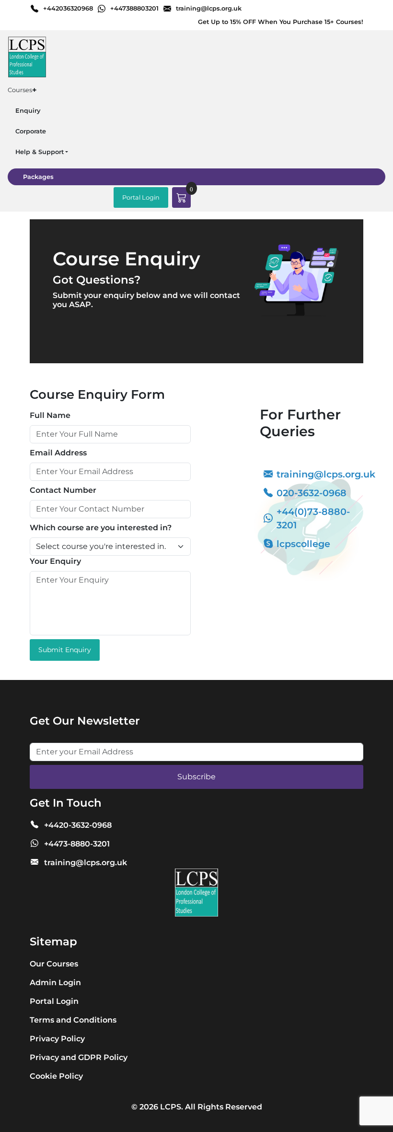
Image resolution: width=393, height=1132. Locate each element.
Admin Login (55, 982)
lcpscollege (303, 543)
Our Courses (54, 963)
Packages (38, 176)
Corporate (30, 131)
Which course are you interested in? (101, 527)
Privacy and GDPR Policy (78, 1057)
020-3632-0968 (312, 493)
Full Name (50, 415)
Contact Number (63, 490)
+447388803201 (134, 8)
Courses (22, 90)
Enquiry (27, 110)
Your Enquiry (55, 561)
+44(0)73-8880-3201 (313, 518)
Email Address (58, 452)
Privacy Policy (57, 1038)
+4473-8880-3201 (77, 843)
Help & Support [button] (39, 151)
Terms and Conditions (73, 1020)
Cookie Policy (56, 1076)
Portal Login (141, 197)
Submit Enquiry (64, 649)
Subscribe (196, 776)
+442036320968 (68, 8)
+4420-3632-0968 (78, 825)
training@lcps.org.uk (209, 8)
